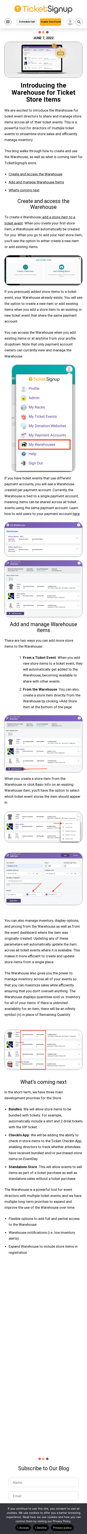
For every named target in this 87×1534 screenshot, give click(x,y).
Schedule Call (26, 21)
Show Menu (7, 21)
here (76, 514)
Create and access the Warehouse (35, 174)
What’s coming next (24, 190)
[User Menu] (70, 21)
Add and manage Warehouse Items (36, 182)
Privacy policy (62, 1527)
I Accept (23, 1527)
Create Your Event (51, 21)
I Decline (41, 1527)
